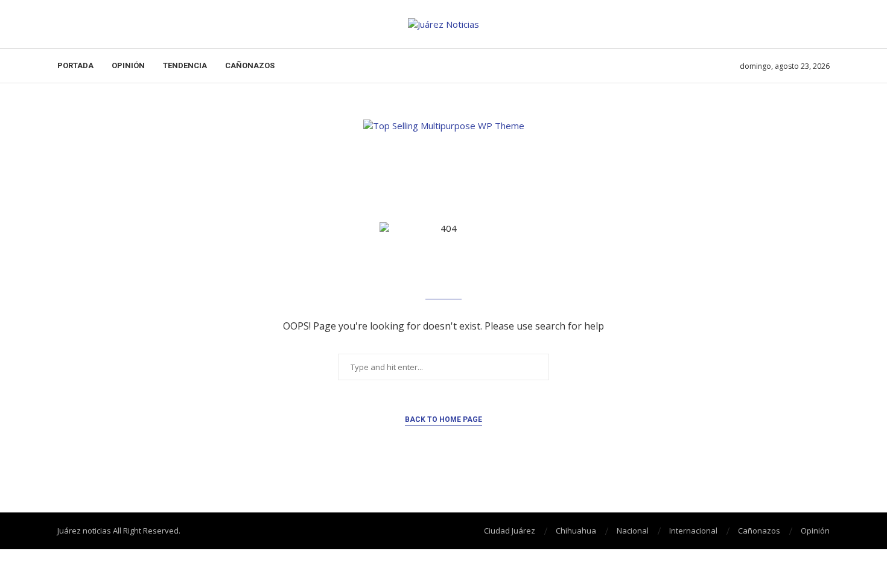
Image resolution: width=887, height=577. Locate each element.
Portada (75, 65)
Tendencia (185, 65)
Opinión (128, 65)
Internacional (693, 530)
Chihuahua (576, 530)
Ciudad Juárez (509, 530)
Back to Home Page (443, 419)
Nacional (633, 530)
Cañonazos (250, 65)
